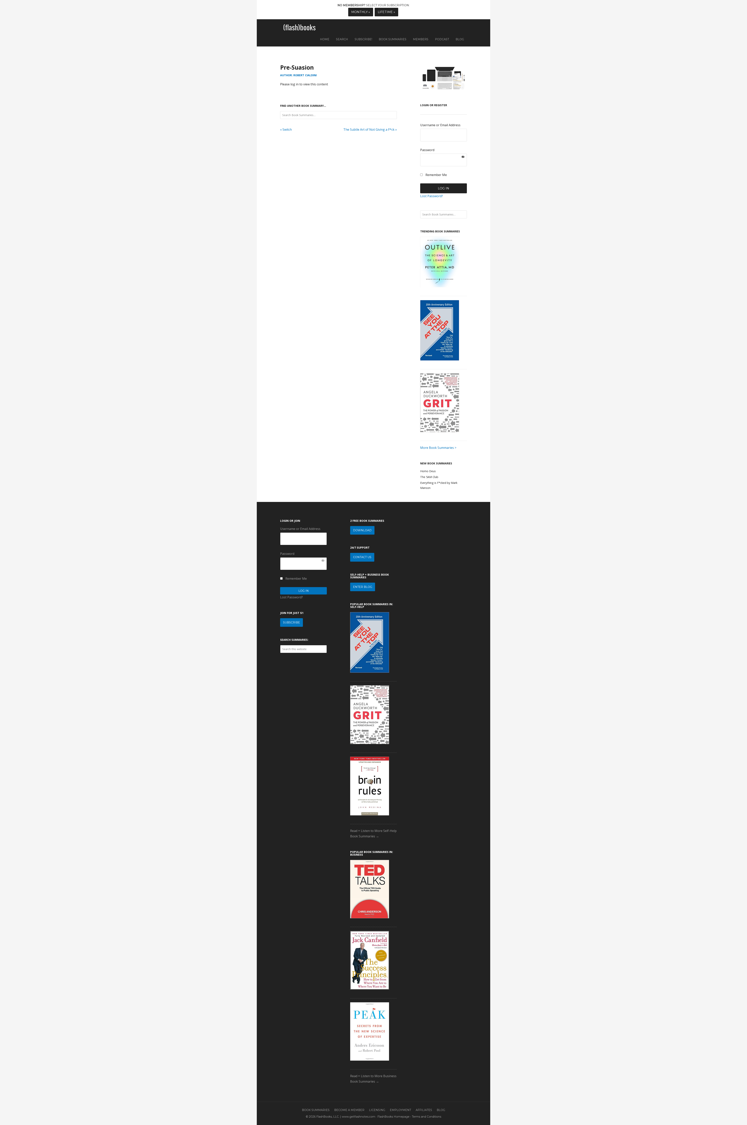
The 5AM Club (429, 477)
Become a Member (349, 1110)
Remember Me (436, 175)
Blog (441, 1110)
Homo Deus (428, 471)
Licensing (377, 1110)
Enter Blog (362, 587)
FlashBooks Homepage (393, 1116)
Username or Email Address (440, 125)
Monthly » (360, 12)
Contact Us (362, 557)
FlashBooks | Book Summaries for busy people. (299, 27)
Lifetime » (386, 12)
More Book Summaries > (438, 448)
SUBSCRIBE (291, 622)
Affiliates (424, 1110)
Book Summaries (316, 1110)
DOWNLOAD (362, 530)
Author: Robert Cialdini (298, 75)
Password (427, 150)
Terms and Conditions (426, 1116)
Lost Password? (431, 196)
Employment (400, 1110)
